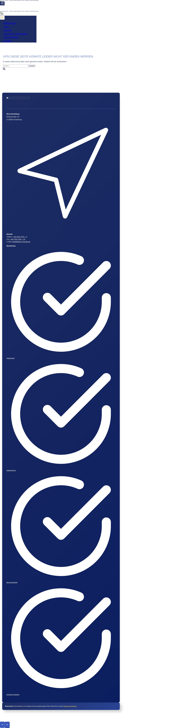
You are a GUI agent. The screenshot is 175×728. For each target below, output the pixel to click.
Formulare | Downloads (16, 33)
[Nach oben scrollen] (2, 725)
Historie (8, 30)
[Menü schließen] (2, 18)
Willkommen (10, 23)
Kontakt (8, 40)
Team (6, 26)
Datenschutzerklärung (70, 706)
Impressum (11, 358)
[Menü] (2, 3)
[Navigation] (2, 14)
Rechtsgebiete (11, 37)
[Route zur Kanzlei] (61, 229)
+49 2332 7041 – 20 (17, 239)
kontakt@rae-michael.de (21, 242)
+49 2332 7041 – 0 (20, 237)
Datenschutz (11, 470)
